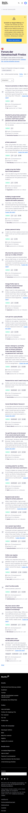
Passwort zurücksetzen (8, 756)
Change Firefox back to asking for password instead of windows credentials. (13, 285)
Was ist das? (5, 753)
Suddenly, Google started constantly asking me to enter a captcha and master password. (14, 198)
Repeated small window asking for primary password (14, 498)
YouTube (4, 779)
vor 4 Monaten (23, 310)
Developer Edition (6, 730)
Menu (22, 3)
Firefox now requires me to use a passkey (11, 556)
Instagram (7, 779)
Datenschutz (5, 805)
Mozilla (5, 677)
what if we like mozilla (12, 586)
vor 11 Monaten (20, 459)
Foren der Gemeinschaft (9, 9)
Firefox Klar (4, 720)
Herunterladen (5, 709)
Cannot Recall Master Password (14, 404)
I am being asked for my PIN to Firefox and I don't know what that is (16, 467)
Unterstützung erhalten (8, 762)
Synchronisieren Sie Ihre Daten (10, 759)
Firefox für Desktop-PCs (8, 712)
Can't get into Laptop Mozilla (13, 317)
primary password (10, 142)
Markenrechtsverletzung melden (11, 687)
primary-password (6, 70)
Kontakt (3, 810)
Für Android (4, 715)
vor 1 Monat (24, 162)
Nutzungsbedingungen (8, 802)
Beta (2, 732)
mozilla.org (4, 799)
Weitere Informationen (14, 40)
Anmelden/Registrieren (8, 750)
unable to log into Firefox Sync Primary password (12, 170)
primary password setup (12, 229)
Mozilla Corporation (18, 783)
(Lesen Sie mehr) (23, 152)
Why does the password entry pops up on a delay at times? (14, 254)
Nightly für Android (7, 741)
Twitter (3, 692)
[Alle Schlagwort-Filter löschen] (14, 70)
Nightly (3, 738)
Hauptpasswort (17, 104)
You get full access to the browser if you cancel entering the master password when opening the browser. (16, 435)
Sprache (3, 771)
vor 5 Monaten (21, 339)
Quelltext (4, 690)
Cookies (3, 808)
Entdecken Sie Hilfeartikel (9, 700)
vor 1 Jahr (21, 579)
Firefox (9, 104)
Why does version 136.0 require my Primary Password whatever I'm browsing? (14, 607)
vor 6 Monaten (20, 373)
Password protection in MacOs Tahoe (16, 86)
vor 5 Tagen (19, 108)
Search (19, 3)
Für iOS (3, 717)
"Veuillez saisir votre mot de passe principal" (12, 639)
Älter (2, 665)
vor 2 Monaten (23, 222)
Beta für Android (6, 735)
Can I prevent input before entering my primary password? (14, 527)
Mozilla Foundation (7, 786)
